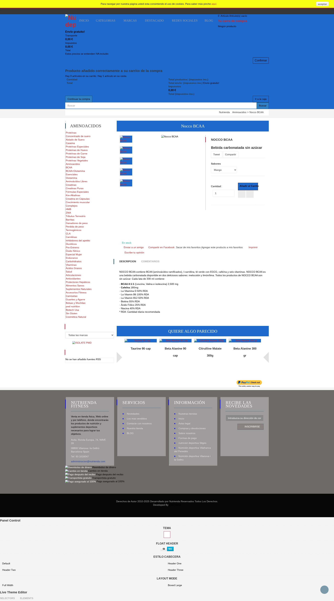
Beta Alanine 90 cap (175, 352)
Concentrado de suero (78, 136)
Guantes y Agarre (75, 299)
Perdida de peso (75, 226)
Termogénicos (73, 230)
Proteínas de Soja (75, 157)
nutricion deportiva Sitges (192, 443)
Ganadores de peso (77, 223)
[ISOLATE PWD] (82, 342)
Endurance (72, 258)
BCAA (69, 167)
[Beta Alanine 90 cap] (175, 340)
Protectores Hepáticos (78, 282)
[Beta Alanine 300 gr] (245, 340)
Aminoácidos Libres (76, 181)
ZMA (68, 212)
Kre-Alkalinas (73, 195)
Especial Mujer (74, 254)
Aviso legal (184, 423)
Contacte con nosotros (139, 423)
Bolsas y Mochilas (75, 303)
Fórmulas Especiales (77, 191)
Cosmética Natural (76, 316)
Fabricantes (85, 326)
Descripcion (127, 261)
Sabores (216, 163)
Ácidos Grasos (74, 268)
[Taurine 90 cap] (141, 340)
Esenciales (72, 174)
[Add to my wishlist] (250, 194)
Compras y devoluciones (192, 428)
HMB (68, 209)
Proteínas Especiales (77, 146)
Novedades (133, 413)
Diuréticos (71, 244)
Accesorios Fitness (76, 292)
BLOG (130, 433)
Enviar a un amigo (134, 247)
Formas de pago (187, 438)
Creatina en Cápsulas (78, 198)
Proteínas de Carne (76, 153)
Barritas (70, 219)
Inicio (181, 418)
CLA (68, 233)
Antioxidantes (73, 278)
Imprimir (253, 247)
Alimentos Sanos (75, 285)
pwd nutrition (73, 306)
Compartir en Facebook (161, 247)
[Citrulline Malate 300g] (210, 340)
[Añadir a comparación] (241, 194)
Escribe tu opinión (134, 252)
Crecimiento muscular (78, 202)
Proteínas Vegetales (77, 160)
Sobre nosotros (186, 433)
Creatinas (71, 184)
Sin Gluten (71, 313)
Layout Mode (167, 578)
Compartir (230, 154)
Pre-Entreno (72, 247)
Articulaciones (73, 275)
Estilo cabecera (167, 556)
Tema (167, 528)
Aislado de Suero (75, 139)
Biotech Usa (72, 309)
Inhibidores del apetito (78, 240)
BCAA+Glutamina (75, 171)
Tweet (216, 154)
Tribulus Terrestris (75, 216)
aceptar (322, 4)
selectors (7, 598)
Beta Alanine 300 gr (244, 352)
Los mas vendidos (137, 418)
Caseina (70, 143)
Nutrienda (224, 112)
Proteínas (71, 132)
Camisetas (71, 296)
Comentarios (150, 261)
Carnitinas (71, 237)
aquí (214, 3)
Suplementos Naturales (79, 289)
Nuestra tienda (135, 428)
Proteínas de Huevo (77, 150)
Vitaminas (71, 264)
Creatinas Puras (75, 188)
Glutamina (71, 178)
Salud (69, 271)
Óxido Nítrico (73, 251)
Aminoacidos (239, 112)
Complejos (71, 205)
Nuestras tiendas (187, 413)
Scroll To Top (324, 589)
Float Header (167, 543)
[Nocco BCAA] (126, 139)
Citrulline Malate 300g (210, 352)
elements (26, 598)
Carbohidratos (73, 261)
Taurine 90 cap (141, 348)
